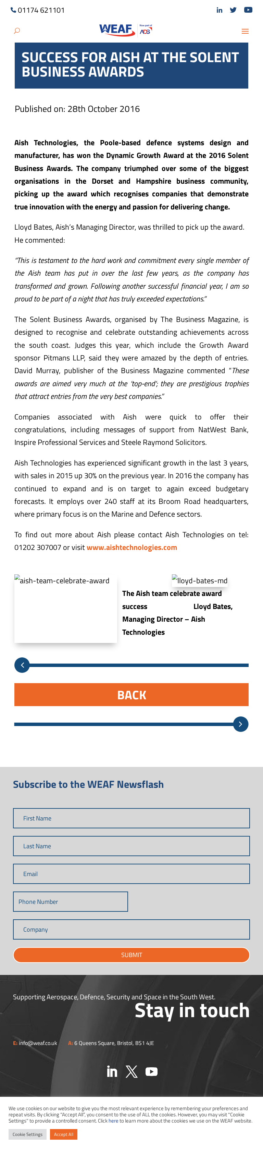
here (113, 1121)
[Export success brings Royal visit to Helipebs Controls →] (241, 724)
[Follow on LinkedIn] (112, 1072)
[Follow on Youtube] (151, 1072)
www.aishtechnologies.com (132, 547)
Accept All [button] (63, 1134)
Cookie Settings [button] (27, 1134)
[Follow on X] (131, 1072)
